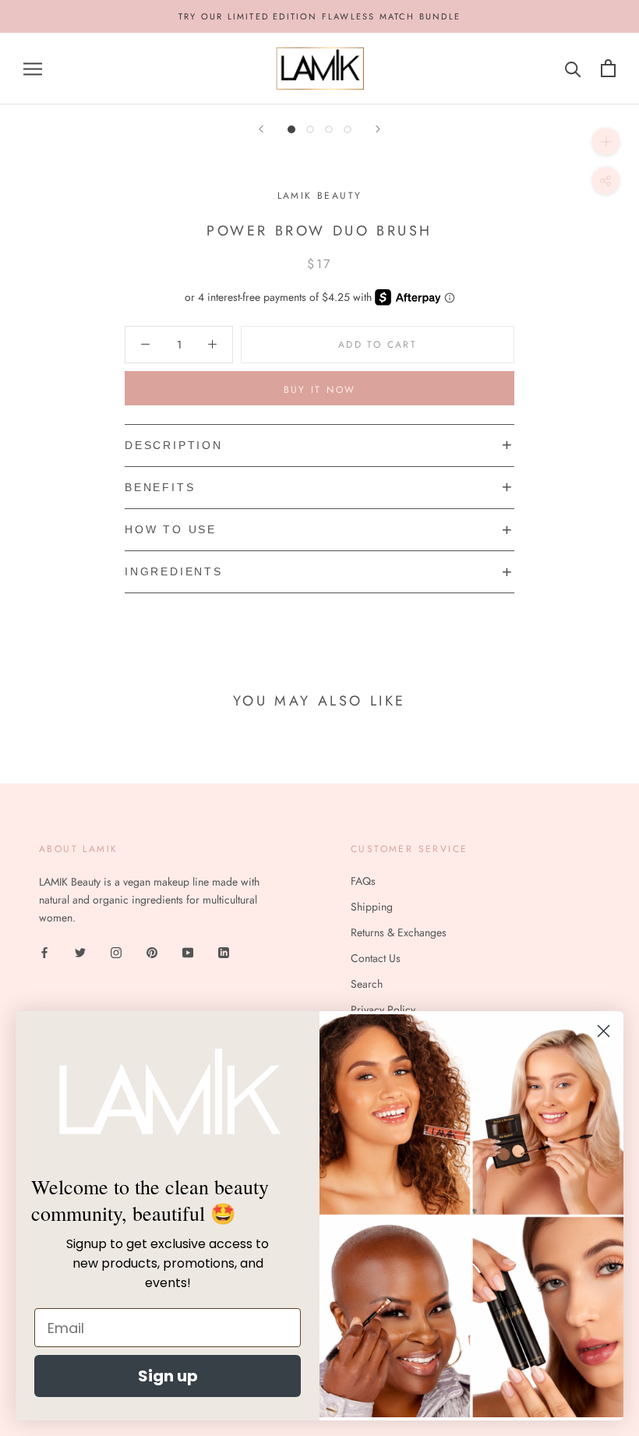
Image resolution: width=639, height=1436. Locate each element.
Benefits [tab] (160, 487)
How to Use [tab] (171, 529)
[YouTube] (187, 951)
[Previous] (261, 129)
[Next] (378, 129)
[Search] (573, 68)
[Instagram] (116, 951)
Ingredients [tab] (174, 571)
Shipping (372, 906)
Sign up (168, 1376)
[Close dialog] (603, 1031)
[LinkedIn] (223, 951)
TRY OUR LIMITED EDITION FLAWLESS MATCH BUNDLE (319, 16)
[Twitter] (80, 951)
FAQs (363, 881)
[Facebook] (44, 951)
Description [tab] (174, 445)
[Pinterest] (152, 951)
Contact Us (376, 958)
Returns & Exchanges (399, 932)
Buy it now (320, 390)
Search (367, 984)
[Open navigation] (32, 68)
